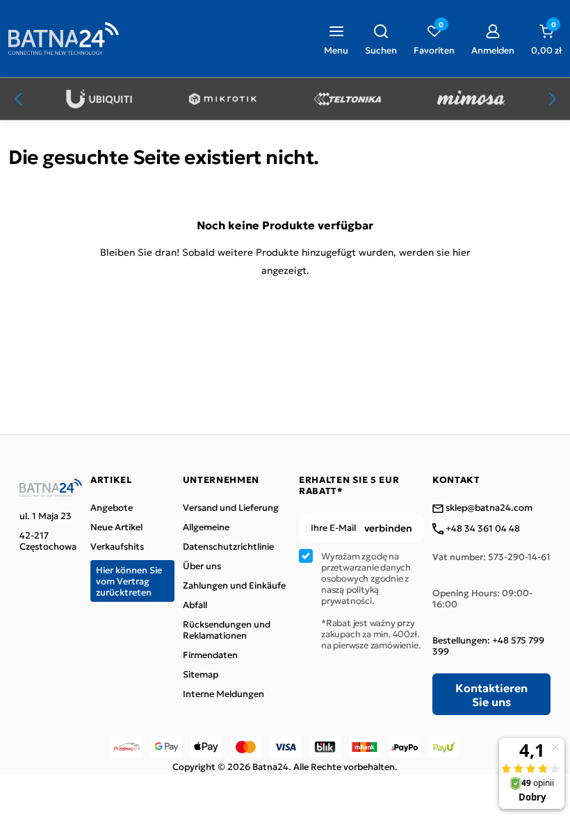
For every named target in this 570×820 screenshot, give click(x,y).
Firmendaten (210, 654)
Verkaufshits (117, 546)
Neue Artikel (116, 526)
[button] (381, 38)
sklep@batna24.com (487, 508)
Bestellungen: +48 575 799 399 (488, 645)
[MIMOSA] (471, 99)
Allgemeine (206, 526)
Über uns (202, 565)
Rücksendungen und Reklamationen (226, 629)
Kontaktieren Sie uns (491, 694)
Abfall (195, 604)
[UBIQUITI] (99, 99)
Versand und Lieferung (231, 507)
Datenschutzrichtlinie (228, 546)
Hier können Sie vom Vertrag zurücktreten (129, 580)
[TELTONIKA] (347, 99)
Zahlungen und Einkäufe (234, 585)
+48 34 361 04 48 (481, 529)
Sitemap (200, 674)
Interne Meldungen (223, 693)
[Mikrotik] (222, 99)
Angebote (111, 507)
